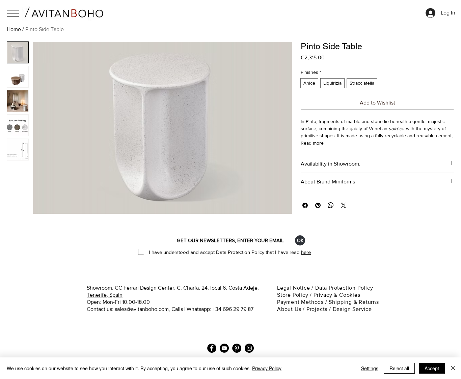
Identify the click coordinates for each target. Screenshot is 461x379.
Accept (432, 368)
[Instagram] (249, 348)
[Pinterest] (236, 348)
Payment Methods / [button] (303, 302)
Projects (316, 309)
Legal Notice (294, 288)
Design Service (352, 309)
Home (14, 29)
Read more (312, 143)
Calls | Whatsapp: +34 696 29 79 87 (212, 309)
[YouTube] (224, 348)
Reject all (399, 368)
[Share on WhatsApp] (331, 205)
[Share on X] (344, 205)
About (285, 309)
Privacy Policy (266, 368)
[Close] (453, 368)
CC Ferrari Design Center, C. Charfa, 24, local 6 (170, 288)
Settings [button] (369, 368)
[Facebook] (211, 348)
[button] (13, 13)
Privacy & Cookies (338, 295)
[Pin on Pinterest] (318, 205)
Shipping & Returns (354, 302)
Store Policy (292, 295)
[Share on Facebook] (305, 205)
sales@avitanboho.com (142, 309)
